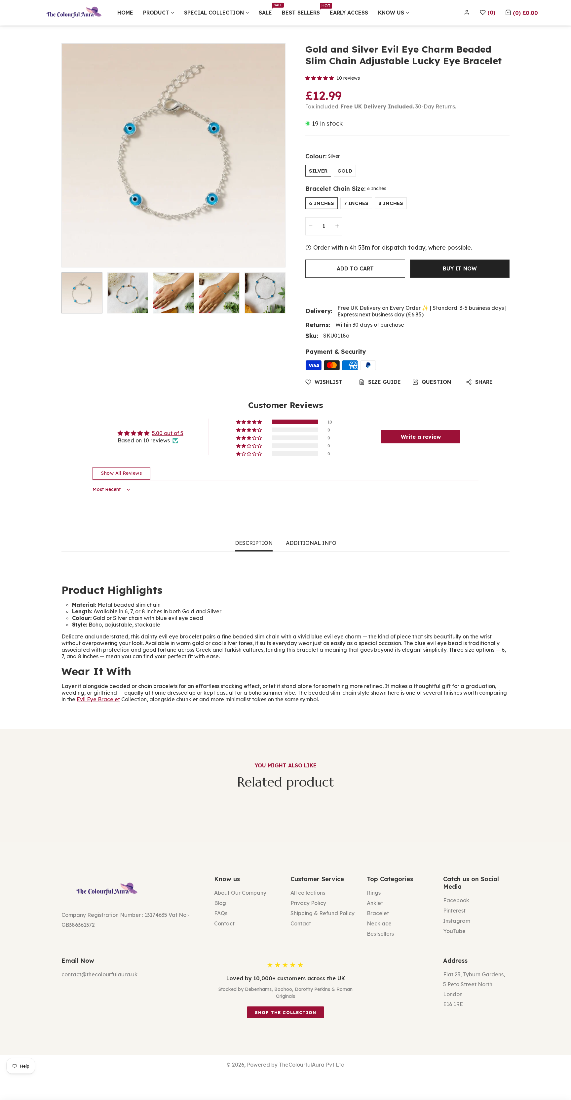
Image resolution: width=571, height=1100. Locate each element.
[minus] (311, 226)
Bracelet (378, 913)
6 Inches (321, 203)
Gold (344, 171)
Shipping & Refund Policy (322, 913)
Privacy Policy (308, 903)
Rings (374, 892)
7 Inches (356, 203)
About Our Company (240, 892)
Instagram (456, 920)
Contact (224, 923)
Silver (318, 171)
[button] (521, 12)
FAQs (220, 913)
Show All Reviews (121, 473)
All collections (307, 892)
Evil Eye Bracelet (98, 699)
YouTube (454, 931)
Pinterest (454, 910)
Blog (220, 903)
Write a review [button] (421, 436)
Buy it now (460, 268)
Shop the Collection (285, 1012)
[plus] (337, 226)
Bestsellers (380, 933)
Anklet (375, 903)
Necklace (379, 923)
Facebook (456, 900)
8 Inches (390, 203)
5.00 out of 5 (167, 433)
